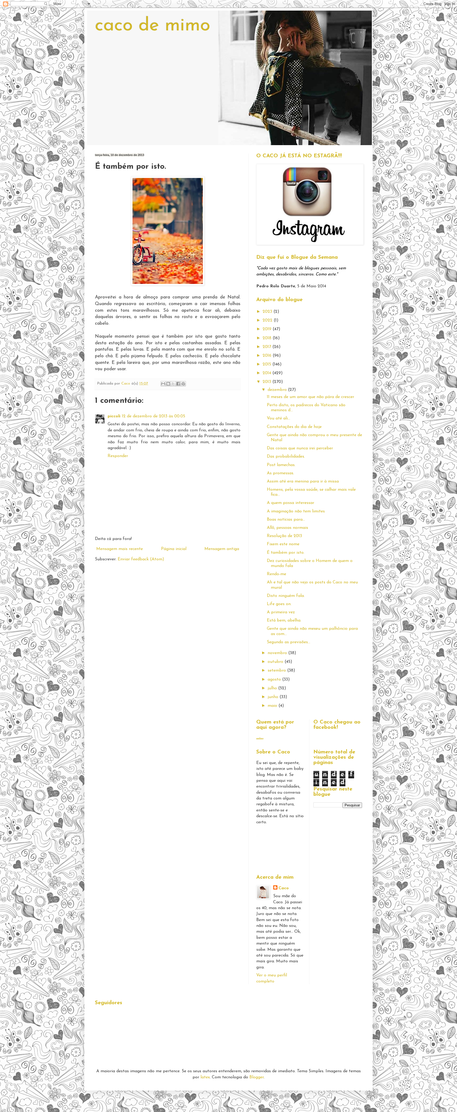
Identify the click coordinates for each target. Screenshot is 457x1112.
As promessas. (280, 473)
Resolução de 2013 (284, 536)
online (259, 738)
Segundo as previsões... (288, 642)
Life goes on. (279, 604)
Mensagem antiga (221, 549)
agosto (275, 679)
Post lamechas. (281, 465)
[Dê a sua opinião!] (168, 383)
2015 (267, 364)
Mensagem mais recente (119, 549)
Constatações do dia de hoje (294, 427)
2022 (268, 320)
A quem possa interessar (290, 503)
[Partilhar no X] (173, 383)
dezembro (278, 390)
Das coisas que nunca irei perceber (300, 448)
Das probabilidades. (286, 456)
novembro (278, 653)
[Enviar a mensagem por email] (163, 383)
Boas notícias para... (286, 519)
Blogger (256, 1077)
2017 (267, 347)
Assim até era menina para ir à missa (303, 481)
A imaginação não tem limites (296, 511)
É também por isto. (285, 553)
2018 (268, 338)
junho (274, 697)
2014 (267, 373)
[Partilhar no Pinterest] (183, 383)
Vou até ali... (278, 418)
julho (273, 688)
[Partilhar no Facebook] (178, 383)
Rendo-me (276, 574)
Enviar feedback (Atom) (141, 559)
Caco (283, 888)
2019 (268, 329)
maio (273, 706)
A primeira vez (281, 612)
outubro (276, 662)
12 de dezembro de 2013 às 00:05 (153, 416)
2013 (267, 382)
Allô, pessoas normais (287, 528)
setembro (277, 670)
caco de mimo (152, 25)
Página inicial (173, 549)
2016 (268, 356)
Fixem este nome (283, 544)
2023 (268, 312)
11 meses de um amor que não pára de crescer (310, 397)
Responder (118, 456)
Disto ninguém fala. (286, 596)
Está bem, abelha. (284, 620)
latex (205, 1077)
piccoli (114, 416)
